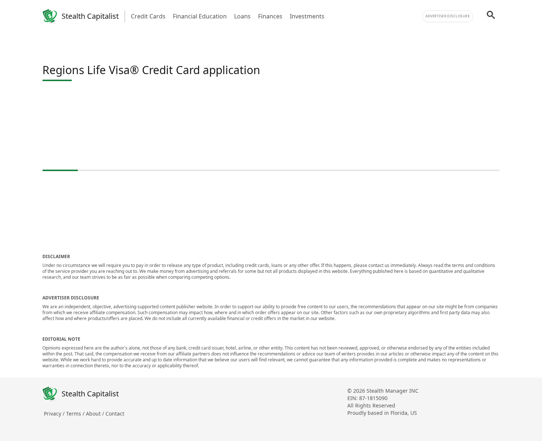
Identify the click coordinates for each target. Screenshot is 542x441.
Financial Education (200, 16)
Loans (242, 16)
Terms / (76, 413)
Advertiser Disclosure (447, 16)
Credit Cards (148, 16)
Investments (307, 16)
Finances (270, 16)
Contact (114, 413)
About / (95, 413)
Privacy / (55, 413)
